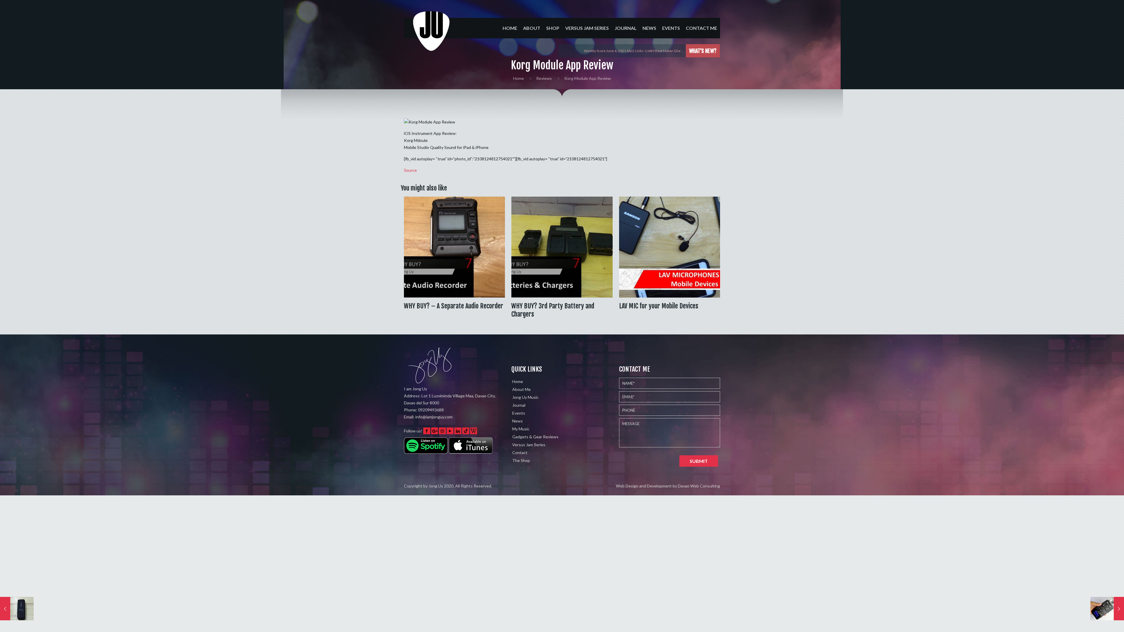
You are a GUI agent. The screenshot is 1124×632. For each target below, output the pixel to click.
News (517, 420)
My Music (521, 428)
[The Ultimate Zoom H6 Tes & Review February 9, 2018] (1107, 608)
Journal (518, 405)
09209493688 (431, 409)
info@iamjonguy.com (434, 416)
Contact (519, 452)
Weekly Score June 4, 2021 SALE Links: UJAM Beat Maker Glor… (633, 51)
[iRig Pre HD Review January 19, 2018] (17, 608)
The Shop (521, 460)
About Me (521, 389)
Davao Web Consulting (699, 485)
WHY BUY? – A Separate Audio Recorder (453, 306)
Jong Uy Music (525, 397)
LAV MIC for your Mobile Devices (658, 306)
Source (410, 170)
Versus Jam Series (528, 444)
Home (518, 78)
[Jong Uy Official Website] (432, 36)
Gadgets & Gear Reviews (535, 436)
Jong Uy (436, 485)
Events (518, 413)
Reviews (544, 78)
